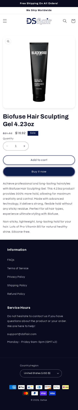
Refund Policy (16, 294)
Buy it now (39, 171)
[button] (5, 21)
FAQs (10, 260)
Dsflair (43, 400)
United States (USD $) (37, 373)
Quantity (8, 138)
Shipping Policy (17, 285)
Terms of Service (17, 268)
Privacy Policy (16, 277)
